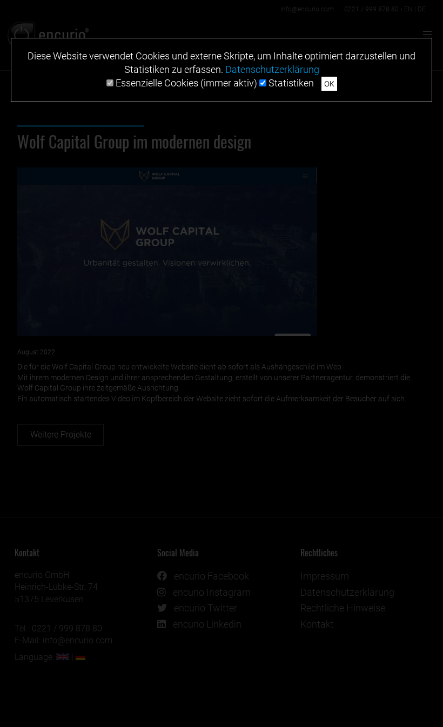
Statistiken (290, 83)
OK (329, 83)
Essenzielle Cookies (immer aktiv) (185, 83)
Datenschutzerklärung (272, 69)
